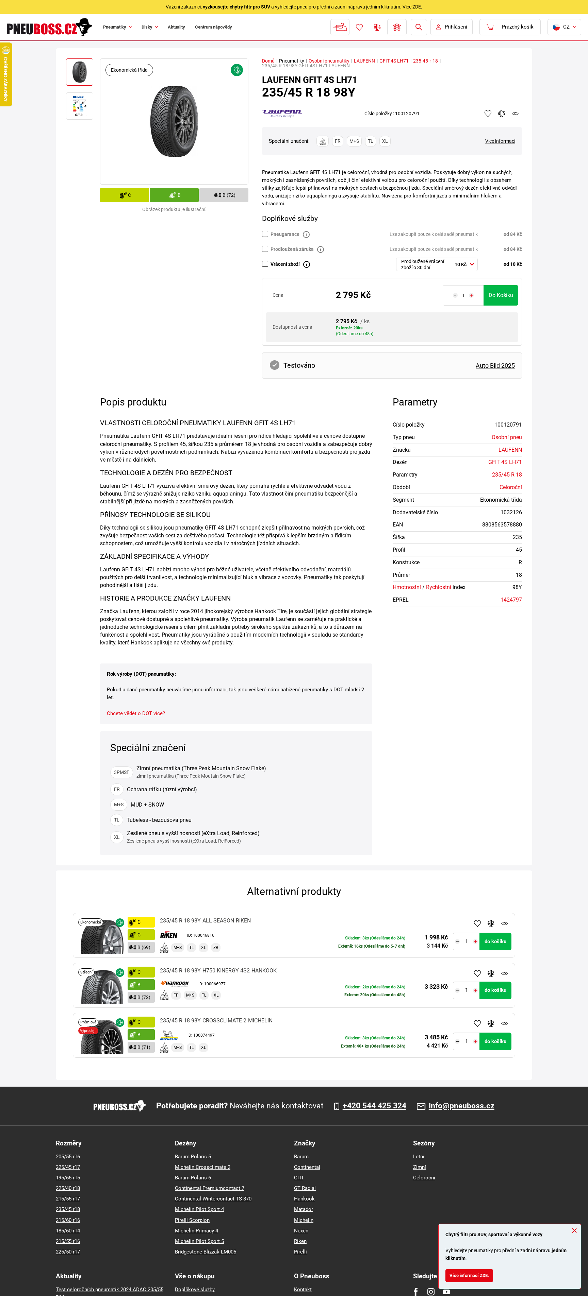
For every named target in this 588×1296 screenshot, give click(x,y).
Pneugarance (285, 234)
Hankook (304, 1199)
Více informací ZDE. (473, 1274)
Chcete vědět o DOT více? (136, 713)
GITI (298, 1178)
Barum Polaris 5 (193, 1157)
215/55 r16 (68, 1241)
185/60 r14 (68, 1231)
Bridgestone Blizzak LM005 (205, 1252)
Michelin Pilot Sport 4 (199, 1209)
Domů (268, 61)
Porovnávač (377, 27)
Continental (307, 1167)
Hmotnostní (407, 587)
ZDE (416, 7)
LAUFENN (364, 61)
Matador (303, 1209)
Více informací (500, 141)
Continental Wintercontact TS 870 (213, 1199)
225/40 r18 (68, 1188)
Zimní (419, 1167)
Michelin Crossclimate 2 (202, 1167)
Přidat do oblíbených (477, 923)
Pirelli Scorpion (192, 1220)
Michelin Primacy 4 (196, 1231)
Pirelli (300, 1252)
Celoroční (511, 487)
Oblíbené (358, 27)
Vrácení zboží (285, 264)
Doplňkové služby (195, 1289)
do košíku (501, 295)
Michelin (303, 1220)
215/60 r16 (68, 1220)
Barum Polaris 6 (193, 1178)
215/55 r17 (68, 1199)
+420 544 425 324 (374, 1106)
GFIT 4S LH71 (394, 61)
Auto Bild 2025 (495, 365)
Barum (301, 1157)
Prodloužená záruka (292, 249)
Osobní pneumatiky (329, 61)
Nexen (301, 1231)
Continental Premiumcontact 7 (209, 1188)
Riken (300, 1241)
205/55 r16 (68, 1157)
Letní (418, 1157)
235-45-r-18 (425, 61)
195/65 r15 (68, 1178)
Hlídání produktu (504, 923)
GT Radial (305, 1188)
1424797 (511, 600)
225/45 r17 (68, 1167)
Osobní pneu (507, 437)
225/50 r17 (68, 1252)
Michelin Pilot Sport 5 (199, 1241)
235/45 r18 (68, 1209)
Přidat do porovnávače (491, 923)
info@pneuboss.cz (461, 1106)
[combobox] (437, 264)
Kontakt (303, 1289)
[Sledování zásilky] (339, 27)
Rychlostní (438, 587)
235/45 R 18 (507, 474)
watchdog (515, 113)
